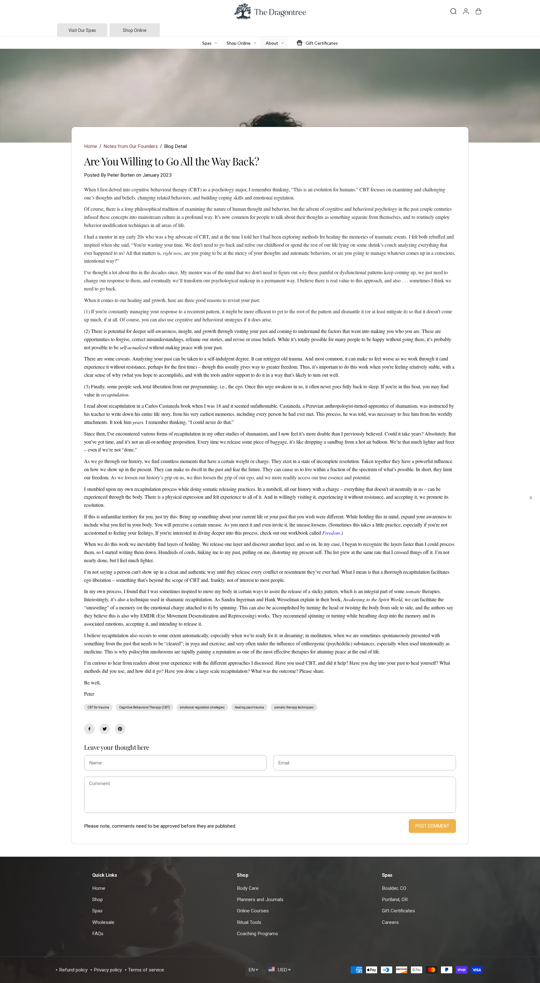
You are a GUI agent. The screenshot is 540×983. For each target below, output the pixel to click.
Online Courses (253, 911)
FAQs (97, 933)
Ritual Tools (249, 922)
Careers (390, 922)
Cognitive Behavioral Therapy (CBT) (144, 707)
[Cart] (478, 11)
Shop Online (135, 30)
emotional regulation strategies (202, 707)
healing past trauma (249, 707)
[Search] (453, 11)
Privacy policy (108, 970)
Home (90, 146)
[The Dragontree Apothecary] (270, 11)
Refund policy (73, 970)
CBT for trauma (98, 707)
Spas (97, 911)
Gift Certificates (398, 911)
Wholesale (103, 922)
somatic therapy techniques (294, 707)
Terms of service (146, 970)
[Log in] (466, 11)
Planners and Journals (260, 899)
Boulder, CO (394, 888)
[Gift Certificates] (299, 42)
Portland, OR (395, 899)
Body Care (248, 888)
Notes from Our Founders (130, 146)
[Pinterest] (120, 728)
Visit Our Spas (82, 30)
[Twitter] (104, 728)
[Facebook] (89, 728)
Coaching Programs (257, 933)
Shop (97, 899)
